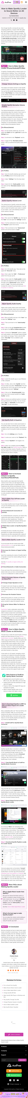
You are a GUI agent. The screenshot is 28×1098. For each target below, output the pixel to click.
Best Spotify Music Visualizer (11, 1007)
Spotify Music (8, 1040)
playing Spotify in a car (7, 545)
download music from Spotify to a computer (12, 873)
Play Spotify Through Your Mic (11, 999)
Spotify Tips (23, 17)
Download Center (15, 1075)
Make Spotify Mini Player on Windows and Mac (14, 996)
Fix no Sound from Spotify (10, 985)
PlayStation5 (4, 609)
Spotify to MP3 (9, 837)
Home (2, 1040)
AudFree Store (15, 1070)
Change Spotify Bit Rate (10, 992)
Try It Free (15, 695)
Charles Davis (15, 15)
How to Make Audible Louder (11, 1004)
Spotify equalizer (17, 447)
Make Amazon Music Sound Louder (13, 987)
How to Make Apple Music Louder (16, 906)
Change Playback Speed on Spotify (13, 1002)
